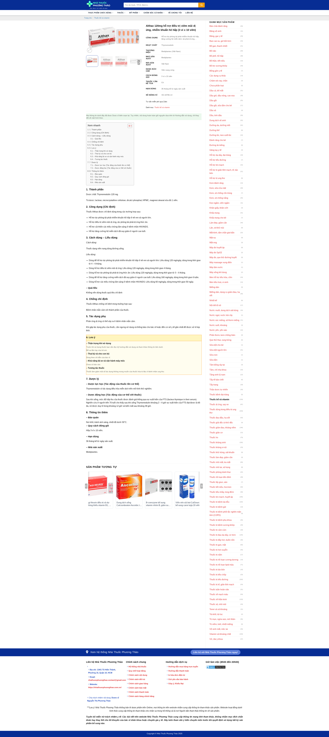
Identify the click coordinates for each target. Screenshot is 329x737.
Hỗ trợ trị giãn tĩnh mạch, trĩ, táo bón (223, 171)
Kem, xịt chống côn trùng (220, 193)
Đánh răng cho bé (217, 140)
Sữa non (213, 355)
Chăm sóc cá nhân (153, 13)
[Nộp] (201, 5)
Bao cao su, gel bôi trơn (220, 41)
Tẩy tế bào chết (216, 380)
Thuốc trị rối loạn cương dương (223, 560)
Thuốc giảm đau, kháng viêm (222, 427)
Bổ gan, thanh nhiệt (218, 46)
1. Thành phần (95, 130)
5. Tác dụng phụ (96, 145)
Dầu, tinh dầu (215, 115)
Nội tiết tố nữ (215, 305)
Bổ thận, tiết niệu (217, 61)
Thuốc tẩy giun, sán (218, 482)
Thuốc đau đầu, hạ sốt (219, 418)
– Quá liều (97, 139)
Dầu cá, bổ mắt (216, 91)
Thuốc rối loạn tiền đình (220, 477)
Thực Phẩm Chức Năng (99, 13)
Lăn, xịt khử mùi (216, 228)
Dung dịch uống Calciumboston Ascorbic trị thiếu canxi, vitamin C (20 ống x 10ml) (129, 504)
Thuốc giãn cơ (216, 432)
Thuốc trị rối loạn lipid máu (221, 565)
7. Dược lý (93, 162)
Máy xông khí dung (218, 272)
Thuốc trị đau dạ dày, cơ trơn (222, 535)
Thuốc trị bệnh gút (217, 507)
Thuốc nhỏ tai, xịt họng (219, 467)
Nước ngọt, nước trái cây (220, 315)
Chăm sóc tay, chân (218, 81)
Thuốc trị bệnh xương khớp (222, 525)
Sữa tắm (213, 360)
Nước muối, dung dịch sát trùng (223, 310)
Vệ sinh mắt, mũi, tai (218, 629)
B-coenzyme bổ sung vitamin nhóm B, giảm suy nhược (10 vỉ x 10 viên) (157, 504)
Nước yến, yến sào (218, 330)
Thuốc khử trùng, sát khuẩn (221, 452)
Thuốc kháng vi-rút (217, 447)
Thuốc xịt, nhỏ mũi (217, 604)
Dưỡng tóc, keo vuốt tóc (220, 135)
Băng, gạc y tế (215, 36)
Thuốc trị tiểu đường (218, 579)
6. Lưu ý (92, 148)
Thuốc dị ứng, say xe (219, 404)
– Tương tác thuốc (101, 159)
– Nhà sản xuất (99, 182)
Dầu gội (213, 100)
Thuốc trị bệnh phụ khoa (220, 520)
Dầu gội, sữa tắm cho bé (220, 105)
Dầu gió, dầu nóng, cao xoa (222, 96)
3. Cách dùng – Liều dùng (100, 136)
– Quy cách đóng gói (101, 177)
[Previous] (90, 38)
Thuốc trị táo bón (217, 570)
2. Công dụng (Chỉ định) (99, 133)
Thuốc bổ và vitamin (101, 18)
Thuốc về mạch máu (218, 594)
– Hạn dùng (98, 180)
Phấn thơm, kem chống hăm (222, 335)
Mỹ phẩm (133, 13)
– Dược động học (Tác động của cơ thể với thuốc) (112, 168)
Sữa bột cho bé (216, 345)
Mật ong (213, 242)
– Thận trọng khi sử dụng (103, 151)
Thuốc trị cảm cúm (217, 530)
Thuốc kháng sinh (217, 442)
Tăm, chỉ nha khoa (217, 370)
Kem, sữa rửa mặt (217, 188)
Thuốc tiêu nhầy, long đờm (221, 492)
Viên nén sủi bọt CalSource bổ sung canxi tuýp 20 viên (188, 503)
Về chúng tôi (175, 13)
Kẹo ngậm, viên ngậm (219, 203)
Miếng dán (214, 287)
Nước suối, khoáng (218, 325)
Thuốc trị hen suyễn (218, 550)
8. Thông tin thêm (96, 171)
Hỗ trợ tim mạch (216, 165)
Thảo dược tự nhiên (218, 389)
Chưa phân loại (216, 86)
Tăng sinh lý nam (217, 375)
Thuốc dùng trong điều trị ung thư (222, 411)
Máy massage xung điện (220, 262)
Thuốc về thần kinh (218, 599)
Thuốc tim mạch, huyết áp (221, 497)
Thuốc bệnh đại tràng (219, 394)
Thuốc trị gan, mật (217, 545)
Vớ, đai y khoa (216, 639)
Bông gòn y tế (215, 71)
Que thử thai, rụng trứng (220, 340)
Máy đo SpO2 (215, 252)
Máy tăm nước (216, 267)
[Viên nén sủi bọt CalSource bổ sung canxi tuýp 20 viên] (188, 486)
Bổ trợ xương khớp (218, 66)
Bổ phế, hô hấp (216, 56)
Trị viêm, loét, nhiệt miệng (221, 624)
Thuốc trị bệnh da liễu (219, 502)
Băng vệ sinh (215, 31)
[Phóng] (89, 50)
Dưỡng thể (214, 130)
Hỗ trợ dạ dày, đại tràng (220, 155)
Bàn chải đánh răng (218, 26)
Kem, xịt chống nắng (218, 198)
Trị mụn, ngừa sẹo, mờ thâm (222, 619)
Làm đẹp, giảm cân (218, 223)
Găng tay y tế (215, 150)
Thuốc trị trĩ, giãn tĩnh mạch (221, 584)
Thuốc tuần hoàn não (219, 589)
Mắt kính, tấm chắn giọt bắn (221, 233)
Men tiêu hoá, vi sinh (218, 282)
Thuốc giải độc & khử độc (221, 422)
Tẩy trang (213, 385)
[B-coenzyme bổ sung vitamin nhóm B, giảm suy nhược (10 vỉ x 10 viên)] (158, 486)
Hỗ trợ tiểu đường (217, 160)
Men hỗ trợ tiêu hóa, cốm (220, 277)
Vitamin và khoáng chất (220, 634)
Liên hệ (189, 13)
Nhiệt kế (213, 300)
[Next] (137, 38)
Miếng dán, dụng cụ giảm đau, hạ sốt (224, 294)
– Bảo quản (98, 174)
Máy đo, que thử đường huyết (223, 257)
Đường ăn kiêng (217, 145)
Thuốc (120, 13)
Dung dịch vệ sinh (217, 120)
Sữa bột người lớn (218, 350)
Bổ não (212, 51)
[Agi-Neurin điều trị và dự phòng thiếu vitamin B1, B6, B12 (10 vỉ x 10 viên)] (99, 486)
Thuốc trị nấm (215, 555)
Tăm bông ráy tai (217, 365)
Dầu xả (212, 110)
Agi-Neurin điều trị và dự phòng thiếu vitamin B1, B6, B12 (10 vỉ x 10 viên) (99, 504)
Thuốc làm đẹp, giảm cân (220, 457)
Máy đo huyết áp (217, 247)
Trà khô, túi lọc (216, 614)
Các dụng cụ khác (217, 76)
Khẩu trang (214, 213)
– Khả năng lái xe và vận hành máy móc (109, 156)
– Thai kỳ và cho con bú (103, 154)
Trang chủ (88, 18)
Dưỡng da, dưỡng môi (219, 125)
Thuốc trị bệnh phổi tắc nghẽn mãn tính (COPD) (225, 513)
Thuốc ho (213, 437)
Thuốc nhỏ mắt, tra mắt (219, 462)
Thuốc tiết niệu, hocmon (220, 487)
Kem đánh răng (216, 183)
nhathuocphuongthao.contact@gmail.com (107, 680)
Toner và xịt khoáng (218, 609)
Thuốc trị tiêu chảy (217, 575)
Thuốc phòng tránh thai (220, 472)
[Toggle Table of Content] (128, 126)
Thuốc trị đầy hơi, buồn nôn (222, 540)
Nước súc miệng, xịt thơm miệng (224, 320)
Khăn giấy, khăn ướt (218, 208)
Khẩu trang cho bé (217, 218)
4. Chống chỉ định (96, 142)
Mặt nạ (212, 238)
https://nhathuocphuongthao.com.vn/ (104, 687)
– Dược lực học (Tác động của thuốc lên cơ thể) (112, 165)
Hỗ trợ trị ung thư (217, 178)
